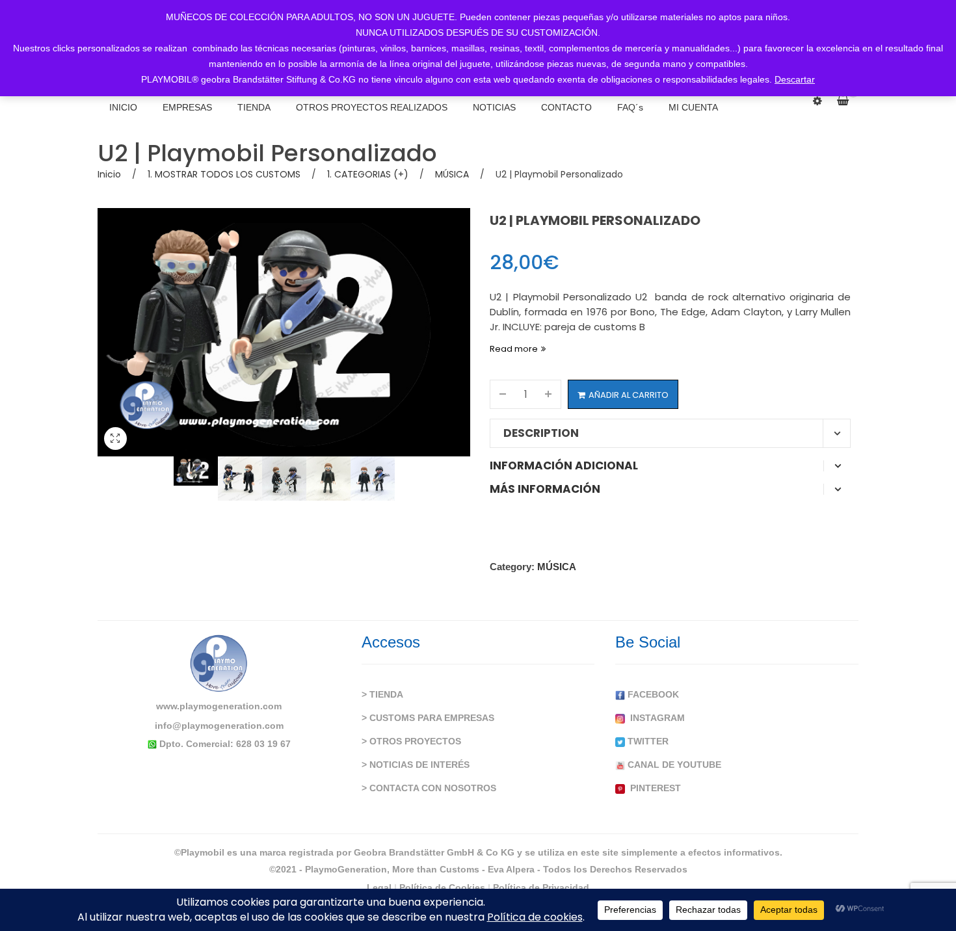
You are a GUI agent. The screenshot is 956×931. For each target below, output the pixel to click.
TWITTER (647, 741)
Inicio (109, 174)
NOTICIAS (494, 107)
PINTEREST (653, 788)
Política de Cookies (442, 887)
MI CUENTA (693, 107)
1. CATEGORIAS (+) (367, 174)
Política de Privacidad (541, 887)
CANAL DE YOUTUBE (673, 764)
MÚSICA (452, 174)
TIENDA (254, 107)
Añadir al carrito (629, 395)
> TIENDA (382, 694)
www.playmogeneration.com (219, 706)
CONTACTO (566, 107)
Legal (379, 887)
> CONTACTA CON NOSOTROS (429, 788)
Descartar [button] (795, 79)
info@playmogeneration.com (219, 725)
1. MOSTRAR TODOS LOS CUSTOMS (224, 174)
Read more (514, 349)
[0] (847, 101)
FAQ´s (630, 107)
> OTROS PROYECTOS (411, 741)
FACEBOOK (652, 694)
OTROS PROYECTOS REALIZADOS (371, 107)
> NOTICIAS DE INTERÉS (416, 764)
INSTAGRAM (655, 718)
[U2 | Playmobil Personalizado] (196, 471)
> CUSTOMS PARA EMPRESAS (428, 718)
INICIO (123, 107)
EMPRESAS (187, 107)
